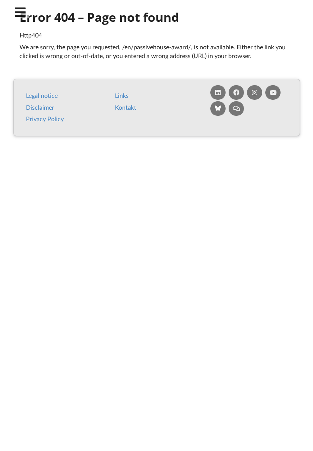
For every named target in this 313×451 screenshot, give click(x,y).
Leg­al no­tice (42, 95)
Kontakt (125, 107)
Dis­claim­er (40, 107)
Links (122, 95)
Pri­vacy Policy (45, 118)
